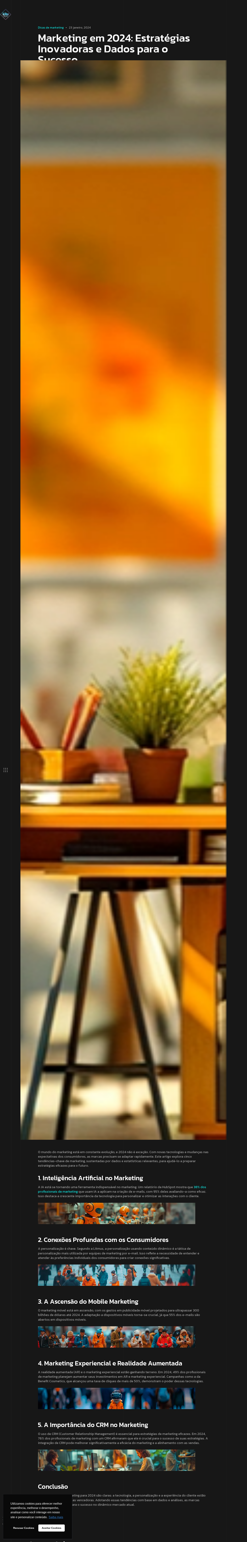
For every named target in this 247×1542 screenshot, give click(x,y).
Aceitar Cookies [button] (51, 1527)
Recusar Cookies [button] (23, 1527)
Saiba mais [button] (56, 1517)
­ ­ (51, 27)
